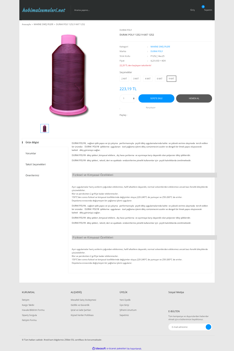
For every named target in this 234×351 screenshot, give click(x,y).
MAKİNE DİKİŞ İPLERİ (160, 46)
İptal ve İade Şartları (81, 309)
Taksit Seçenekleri (36, 164)
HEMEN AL (194, 98)
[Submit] (208, 327)
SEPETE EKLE (156, 98)
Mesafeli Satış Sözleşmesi (83, 299)
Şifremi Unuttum (128, 309)
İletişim (25, 299)
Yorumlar (31, 153)
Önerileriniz (32, 175)
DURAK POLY (126, 30)
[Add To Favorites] (121, 107)
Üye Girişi (124, 305)
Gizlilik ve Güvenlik (80, 305)
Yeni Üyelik (125, 299)
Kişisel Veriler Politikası (82, 315)
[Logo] (44, 10)
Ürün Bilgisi (32, 142)
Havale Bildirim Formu (33, 309)
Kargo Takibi (28, 305)
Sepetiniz (124, 315)
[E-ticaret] (117, 348)
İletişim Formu (29, 320)
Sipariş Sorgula (29, 315)
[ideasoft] (99, 348)
